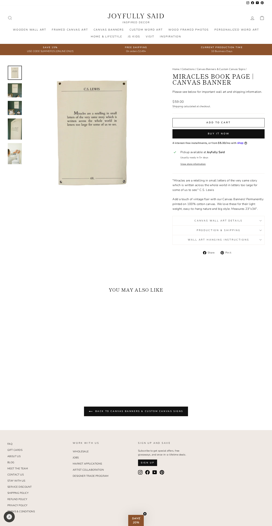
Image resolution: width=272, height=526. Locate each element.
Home (175, 69)
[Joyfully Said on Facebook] (147, 472)
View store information (193, 164)
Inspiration (170, 36)
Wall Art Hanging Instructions (218, 239)
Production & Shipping (219, 230)
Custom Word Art (146, 29)
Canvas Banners (109, 29)
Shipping (177, 106)
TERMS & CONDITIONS (21, 511)
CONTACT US (15, 474)
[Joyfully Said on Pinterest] (162, 472)
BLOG (10, 462)
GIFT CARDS (14, 450)
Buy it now (218, 133)
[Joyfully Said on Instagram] (140, 472)
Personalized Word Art (236, 29)
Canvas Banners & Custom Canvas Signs (221, 69)
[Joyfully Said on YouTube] (154, 472)
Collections (188, 69)
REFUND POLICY (17, 499)
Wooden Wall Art (29, 29)
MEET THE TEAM (17, 468)
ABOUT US (14, 456)
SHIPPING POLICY (17, 493)
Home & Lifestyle (106, 36)
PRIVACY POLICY (17, 505)
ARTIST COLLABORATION (88, 470)
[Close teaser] (145, 514)
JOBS (76, 457)
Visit (150, 36)
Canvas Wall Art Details (218, 220)
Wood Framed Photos (188, 29)
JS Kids (134, 36)
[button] (136, 520)
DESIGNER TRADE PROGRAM (91, 476)
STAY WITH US (16, 480)
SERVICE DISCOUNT (19, 487)
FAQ (9, 444)
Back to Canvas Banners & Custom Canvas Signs (138, 411)
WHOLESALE (81, 451)
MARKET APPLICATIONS (87, 463)
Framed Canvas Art (70, 29)
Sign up (147, 462)
